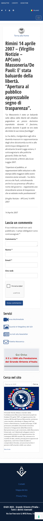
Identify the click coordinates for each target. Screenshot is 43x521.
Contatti (15, 3)
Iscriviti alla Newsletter (18, 334)
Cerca (35, 384)
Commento (11, 239)
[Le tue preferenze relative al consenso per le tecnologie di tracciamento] (39, 517)
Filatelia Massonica (16, 341)
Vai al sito (7, 449)
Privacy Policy (21, 496)
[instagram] (13, 11)
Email (8, 260)
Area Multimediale (16, 319)
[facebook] (5, 11)
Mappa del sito (21, 490)
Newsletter (5, 3)
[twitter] (2, 11)
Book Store (24, 3)
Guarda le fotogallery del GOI (21, 327)
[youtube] (9, 11)
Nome (9, 249)
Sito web (9, 270)
